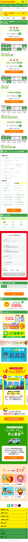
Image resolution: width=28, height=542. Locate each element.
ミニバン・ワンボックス (9, 165)
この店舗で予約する (14, 39)
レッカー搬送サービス (21, 205)
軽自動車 (7, 158)
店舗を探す (3, 5)
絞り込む (14, 210)
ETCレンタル (20, 188)
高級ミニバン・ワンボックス (21, 165)
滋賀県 (18, 8)
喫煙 (18, 270)
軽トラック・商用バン (10, 168)
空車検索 (10, 5)
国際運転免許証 (20, 202)
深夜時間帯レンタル (21, 197)
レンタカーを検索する (14, 274)
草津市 (12, 224)
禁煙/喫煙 (4, 268)
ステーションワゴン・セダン (9, 161)
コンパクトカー (20, 158)
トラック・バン (8, 171)
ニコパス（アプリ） (8, 202)
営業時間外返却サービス (8, 205)
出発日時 (7, 245)
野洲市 (4, 227)
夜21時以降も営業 (8, 197)
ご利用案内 (24, 5)
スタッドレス (20, 185)
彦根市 (12, 222)
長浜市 (21, 222)
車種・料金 (17, 5)
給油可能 (6, 188)
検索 (24, 18)
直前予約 (19, 199)
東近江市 (13, 227)
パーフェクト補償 (8, 199)
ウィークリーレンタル (21, 191)
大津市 (23, 8)
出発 (6, 239)
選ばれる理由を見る (14, 419)
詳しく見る (14, 457)
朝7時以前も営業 (20, 194)
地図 (20, 33)
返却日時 (7, 250)
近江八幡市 (5, 224)
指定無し (6, 270)
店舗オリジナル (8, 178)
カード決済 (6, 185)
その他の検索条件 (8, 262)
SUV (18, 160)
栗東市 (21, 224)
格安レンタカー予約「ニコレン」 (7, 8)
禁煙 (18, 183)
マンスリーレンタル (8, 194)
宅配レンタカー (7, 190)
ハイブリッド (7, 183)
